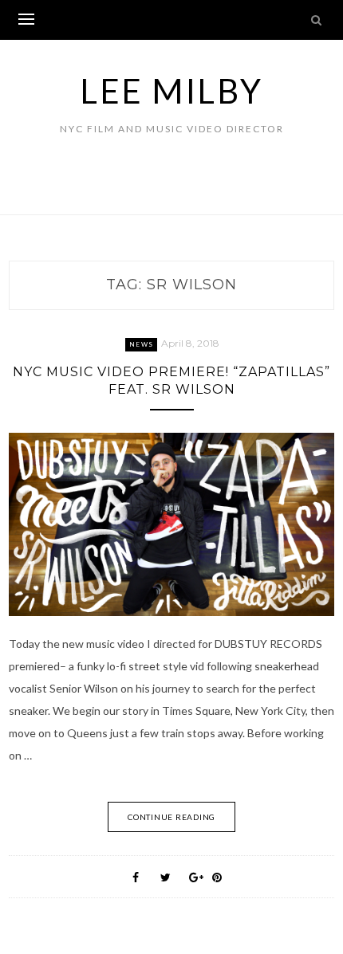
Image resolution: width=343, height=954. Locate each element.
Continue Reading (171, 817)
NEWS (141, 344)
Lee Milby (171, 91)
